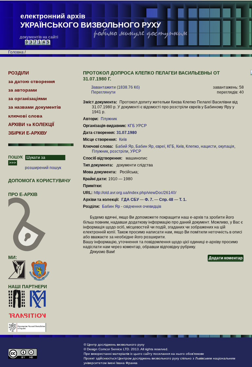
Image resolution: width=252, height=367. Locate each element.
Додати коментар (225, 258)
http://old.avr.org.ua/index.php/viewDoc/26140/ (135, 192)
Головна (16, 52)
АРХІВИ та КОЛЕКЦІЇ (31, 124)
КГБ (170, 146)
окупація (226, 146)
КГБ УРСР (137, 125)
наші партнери (27, 286)
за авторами (22, 90)
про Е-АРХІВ (22, 194)
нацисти (208, 146)
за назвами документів (34, 107)
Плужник (109, 119)
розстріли (119, 151)
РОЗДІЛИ (18, 73)
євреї (160, 146)
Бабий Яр (125, 146)
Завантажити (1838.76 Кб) (115, 87)
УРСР (135, 151)
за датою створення (31, 81)
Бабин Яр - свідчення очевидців (131, 206)
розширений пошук (43, 167)
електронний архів (90, 20)
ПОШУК (15, 157)
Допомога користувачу (39, 180)
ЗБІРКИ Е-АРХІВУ (27, 133)
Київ (123, 139)
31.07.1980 (127, 132)
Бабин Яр (145, 146)
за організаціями (27, 98)
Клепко (192, 146)
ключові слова (25, 116)
